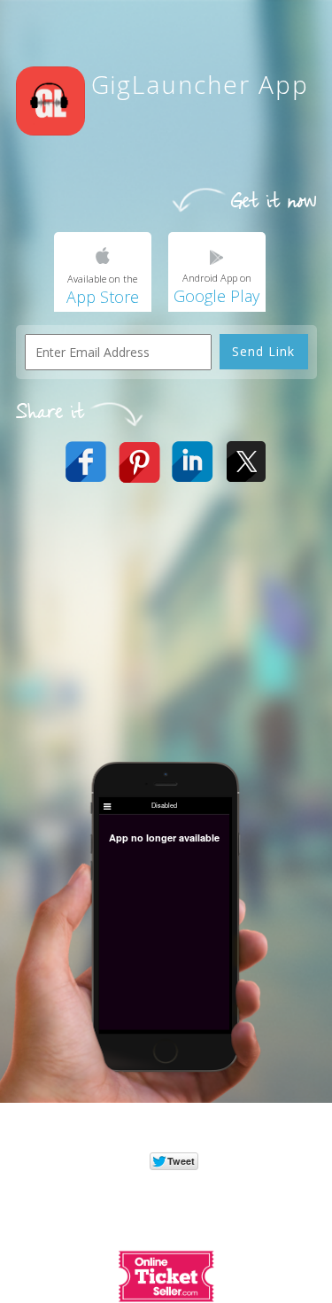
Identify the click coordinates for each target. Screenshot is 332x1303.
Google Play (216, 295)
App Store (102, 296)
